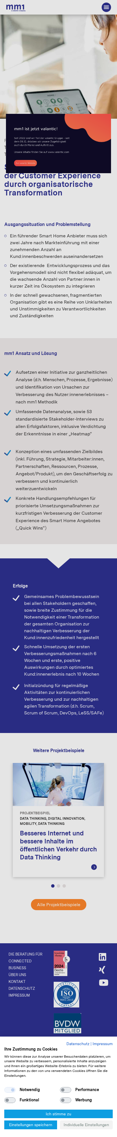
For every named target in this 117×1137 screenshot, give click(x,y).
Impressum (103, 1043)
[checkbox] (10, 1090)
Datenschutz (77, 1043)
